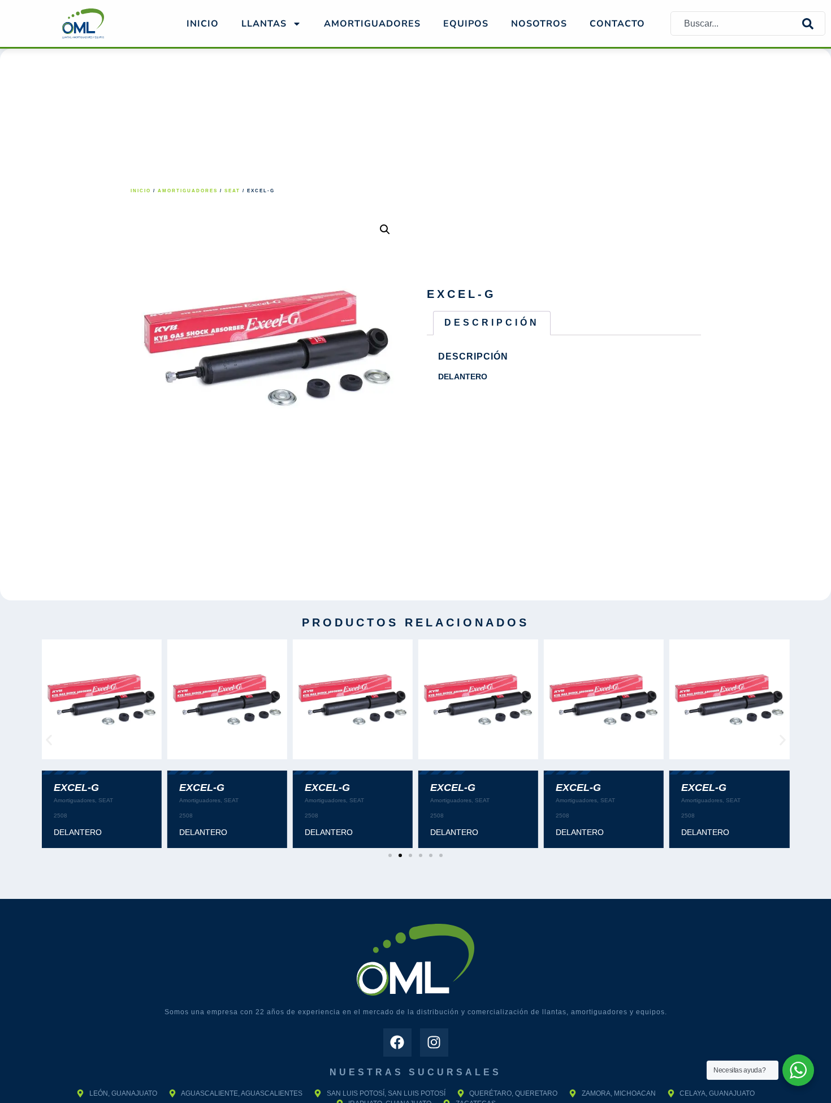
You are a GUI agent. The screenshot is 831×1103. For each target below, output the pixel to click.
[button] (385, 229)
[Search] (813, 23)
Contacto (617, 24)
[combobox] (736, 23)
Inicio (203, 24)
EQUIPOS (465, 24)
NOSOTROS (539, 24)
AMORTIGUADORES (372, 24)
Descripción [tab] (491, 322)
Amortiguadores (188, 190)
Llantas (264, 24)
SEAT (232, 190)
